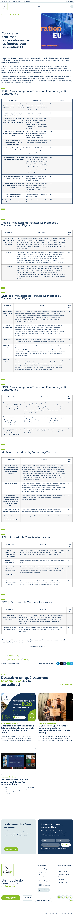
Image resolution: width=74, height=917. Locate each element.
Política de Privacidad (59, 848)
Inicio (3, 15)
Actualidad (10, 15)
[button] (58, 663)
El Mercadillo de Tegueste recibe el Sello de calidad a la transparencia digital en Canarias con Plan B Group (18, 729)
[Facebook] (66, 1)
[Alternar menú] (39, 6)
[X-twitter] (68, 1)
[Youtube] (72, 1)
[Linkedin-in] (70, 1)
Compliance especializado (9, 723)
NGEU (26, 659)
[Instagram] (63, 897)
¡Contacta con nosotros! (37, 646)
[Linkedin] (59, 897)
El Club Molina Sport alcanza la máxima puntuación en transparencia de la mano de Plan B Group (54, 729)
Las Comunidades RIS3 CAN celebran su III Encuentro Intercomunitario (14, 782)
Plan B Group (19, 15)
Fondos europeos (14, 659)
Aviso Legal (44, 850)
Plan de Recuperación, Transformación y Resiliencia (25, 60)
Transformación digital (8, 777)
